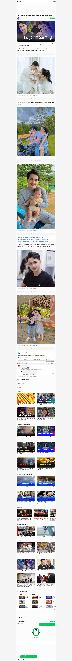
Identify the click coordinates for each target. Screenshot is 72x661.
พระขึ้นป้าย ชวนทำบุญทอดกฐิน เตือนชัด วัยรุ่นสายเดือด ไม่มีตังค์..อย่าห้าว (33, 239)
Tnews (32, 379)
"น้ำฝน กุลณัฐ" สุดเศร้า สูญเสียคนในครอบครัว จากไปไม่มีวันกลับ (31, 237)
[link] (21, 660)
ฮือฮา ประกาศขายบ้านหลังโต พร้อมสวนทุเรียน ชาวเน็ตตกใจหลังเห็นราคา (33, 241)
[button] (18, 660)
